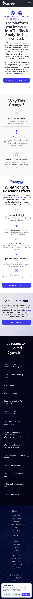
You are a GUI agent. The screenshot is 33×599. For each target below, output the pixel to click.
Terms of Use (16, 518)
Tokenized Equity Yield (16, 578)
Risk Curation (17, 581)
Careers (16, 550)
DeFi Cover (16, 567)
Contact (16, 547)
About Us (16, 539)
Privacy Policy (16, 515)
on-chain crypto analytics (18, 198)
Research (16, 541)
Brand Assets (16, 530)
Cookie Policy (16, 524)
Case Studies (17, 544)
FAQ (16, 527)
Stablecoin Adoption (16, 575)
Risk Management (16, 564)
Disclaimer (16, 521)
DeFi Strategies (16, 558)
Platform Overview (16, 561)
